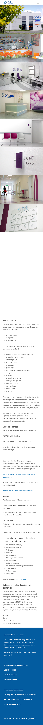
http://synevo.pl (21, 579)
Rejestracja (10, 680)
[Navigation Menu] (38, 3)
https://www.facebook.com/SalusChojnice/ (18, 491)
